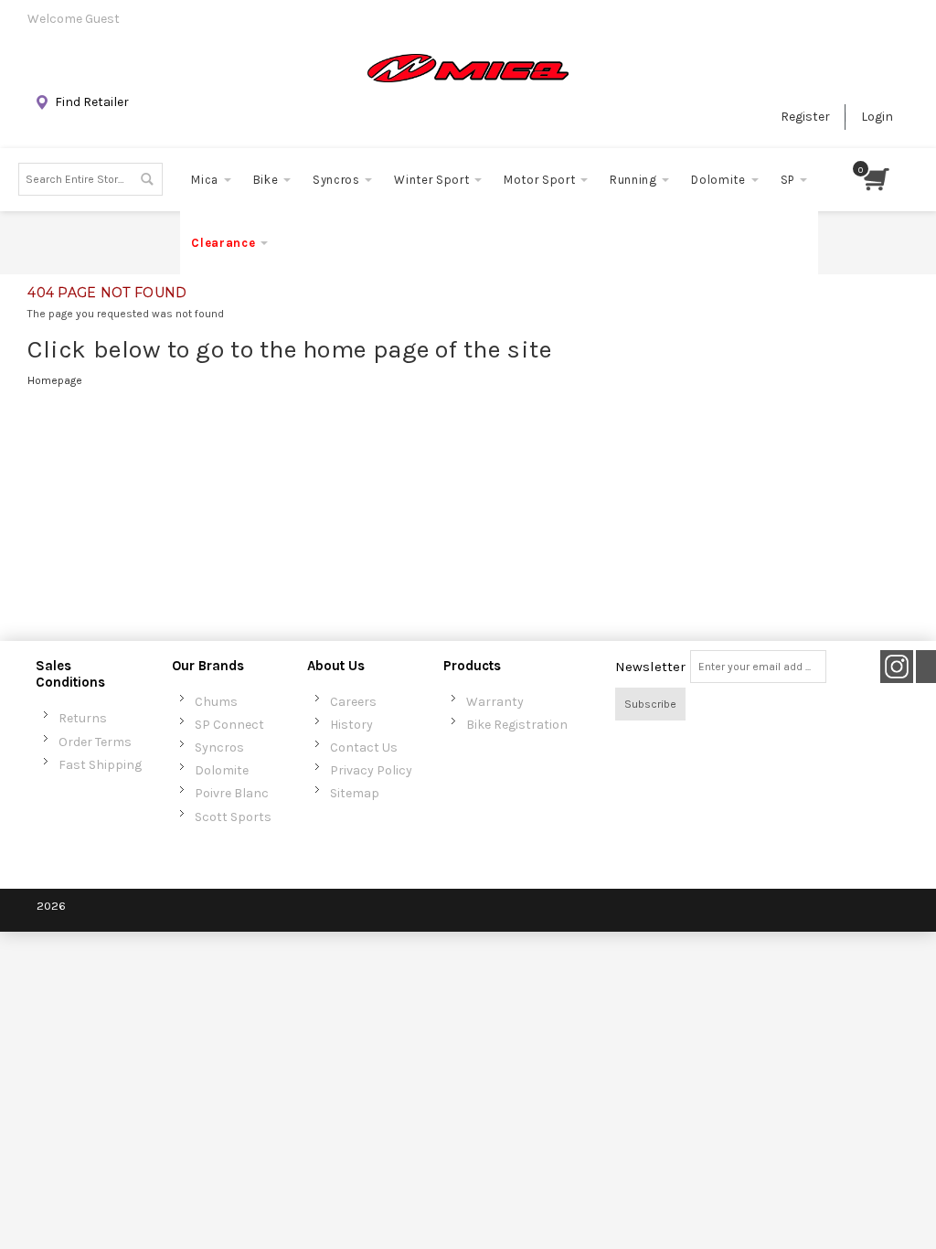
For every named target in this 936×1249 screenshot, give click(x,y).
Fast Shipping (100, 765)
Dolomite (222, 770)
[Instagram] (896, 666)
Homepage (54, 380)
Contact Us (364, 747)
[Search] (146, 179)
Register (805, 116)
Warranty (495, 702)
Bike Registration (517, 724)
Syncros (219, 747)
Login (877, 116)
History (351, 724)
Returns (82, 718)
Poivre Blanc (232, 793)
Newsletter (650, 666)
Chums (216, 702)
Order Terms (95, 742)
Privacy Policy (371, 770)
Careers (353, 702)
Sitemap (354, 793)
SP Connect (229, 724)
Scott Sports (233, 817)
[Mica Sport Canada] (468, 68)
